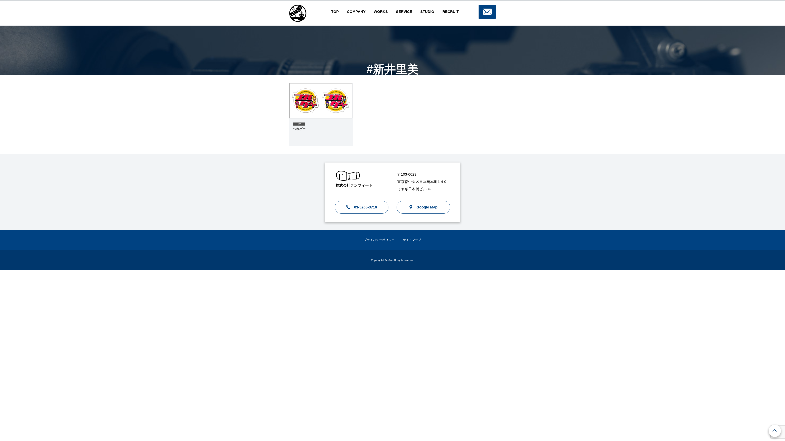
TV (299, 124)
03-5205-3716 (365, 207)
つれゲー (299, 128)
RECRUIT (450, 12)
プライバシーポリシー (379, 240)
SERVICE (404, 12)
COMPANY (356, 12)
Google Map (426, 207)
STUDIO (427, 12)
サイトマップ (412, 240)
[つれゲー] (321, 100)
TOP (335, 12)
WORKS (381, 12)
